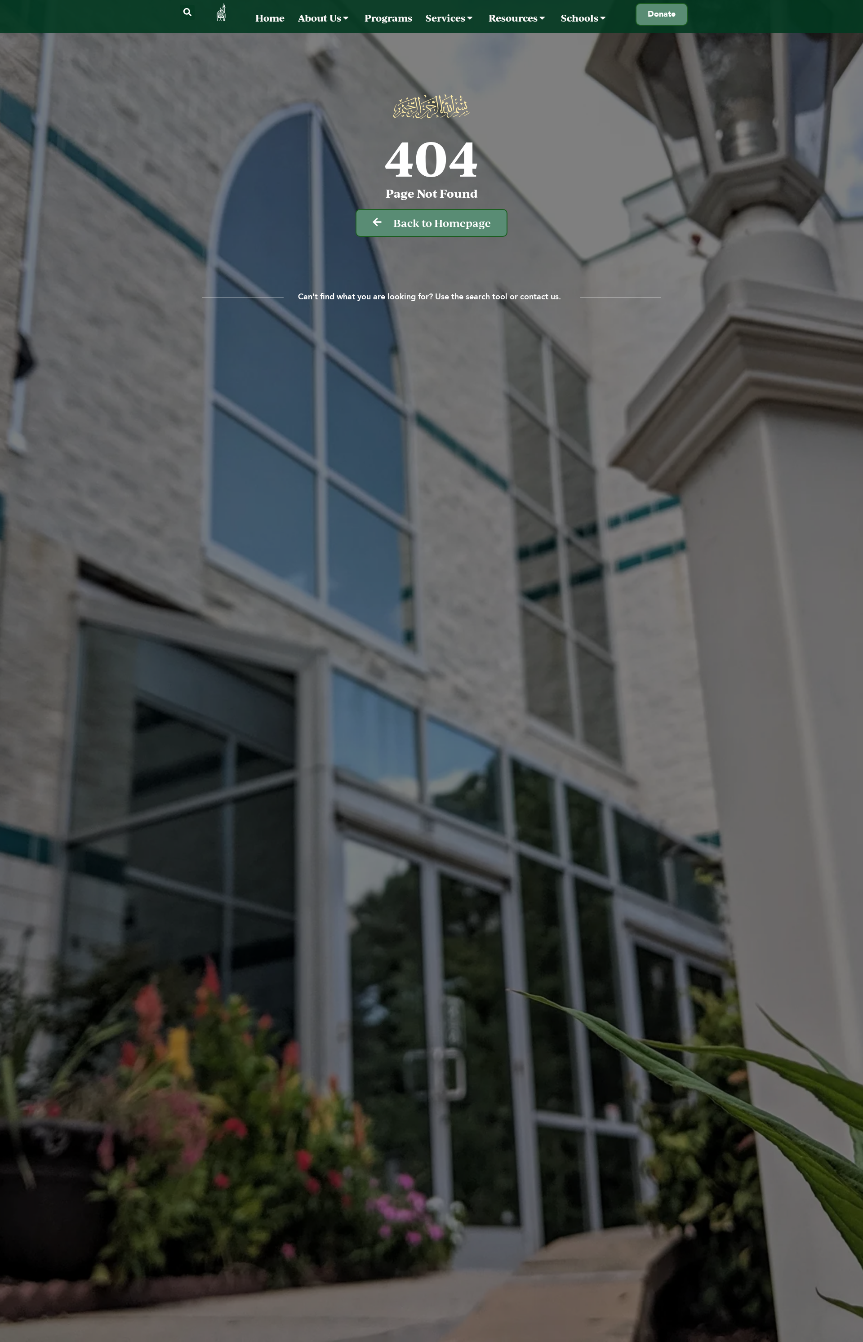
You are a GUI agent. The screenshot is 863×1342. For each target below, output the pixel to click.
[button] (187, 12)
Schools (580, 17)
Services (446, 17)
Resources (514, 17)
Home (270, 17)
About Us (320, 17)
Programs (388, 17)
